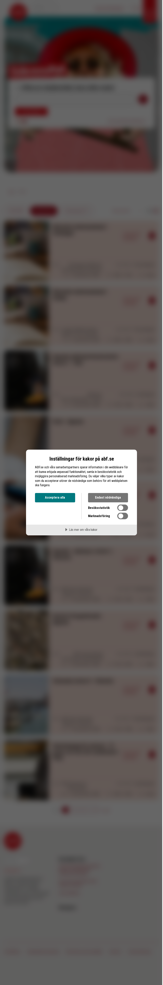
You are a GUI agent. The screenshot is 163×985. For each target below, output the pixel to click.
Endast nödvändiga (108, 497)
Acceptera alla (55, 497)
